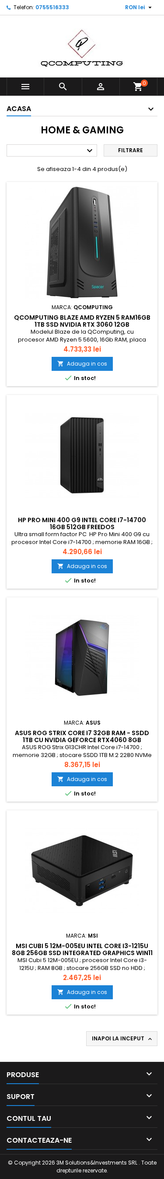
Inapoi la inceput (123, 1039)
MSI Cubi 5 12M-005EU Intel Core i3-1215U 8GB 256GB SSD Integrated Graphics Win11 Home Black (82, 953)
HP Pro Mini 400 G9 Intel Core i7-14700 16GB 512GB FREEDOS (82, 523)
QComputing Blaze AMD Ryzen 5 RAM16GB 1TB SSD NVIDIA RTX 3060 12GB (82, 321)
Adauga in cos (82, 363)
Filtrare (130, 150)
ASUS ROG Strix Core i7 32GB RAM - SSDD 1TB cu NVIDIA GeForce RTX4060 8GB (82, 736)
